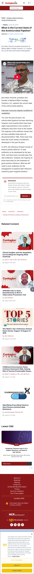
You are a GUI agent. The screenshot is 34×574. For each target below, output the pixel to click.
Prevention (11, 211)
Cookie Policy (16, 556)
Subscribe (25, 196)
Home (3, 18)
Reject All (17, 565)
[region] (17, 553)
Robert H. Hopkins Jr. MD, (12, 374)
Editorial (17, 482)
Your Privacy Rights (17, 493)
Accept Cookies (17, 570)
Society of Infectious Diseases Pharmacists (16, 215)
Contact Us (17, 485)
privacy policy (10, 201)
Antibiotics (20, 211)
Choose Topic (15, 8)
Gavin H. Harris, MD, (11, 260)
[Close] (32, 534)
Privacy (17, 489)
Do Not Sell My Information (17, 487)
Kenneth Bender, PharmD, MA (14, 412)
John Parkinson (22, 260)
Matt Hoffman (9, 298)
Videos (4, 211)
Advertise (17, 480)
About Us (17, 478)
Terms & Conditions (17, 491)
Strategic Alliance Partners (15, 18)
